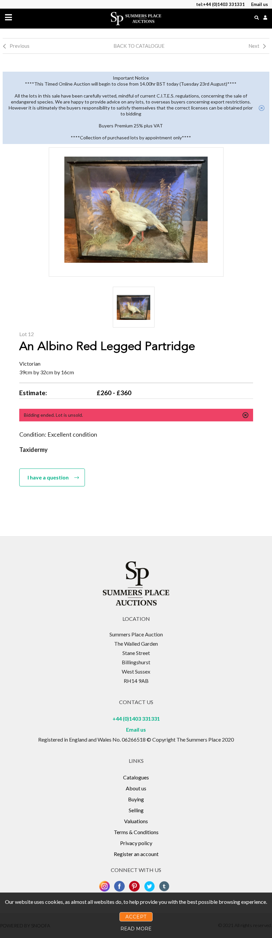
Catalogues (136, 777)
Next (253, 46)
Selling (136, 810)
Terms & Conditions (136, 832)
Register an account (136, 854)
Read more (136, 929)
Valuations (136, 821)
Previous (20, 46)
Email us (136, 729)
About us (136, 788)
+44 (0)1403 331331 (136, 718)
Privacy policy (136, 843)
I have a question (48, 477)
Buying (136, 799)
